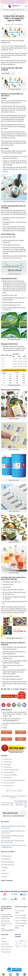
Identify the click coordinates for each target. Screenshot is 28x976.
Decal (9, 89)
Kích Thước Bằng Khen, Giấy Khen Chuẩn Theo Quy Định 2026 (12, 841)
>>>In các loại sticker (8, 783)
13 (18, 926)
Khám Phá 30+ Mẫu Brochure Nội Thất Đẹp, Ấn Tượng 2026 (13, 827)
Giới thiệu (3, 938)
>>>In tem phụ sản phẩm (10, 775)
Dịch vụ (14, 14)
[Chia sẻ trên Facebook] (10, 790)
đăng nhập (11, 816)
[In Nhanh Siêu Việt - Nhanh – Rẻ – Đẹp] (14, 6)
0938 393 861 (18, 918)
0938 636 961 (18, 920)
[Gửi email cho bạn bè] (15, 790)
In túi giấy (4, 876)
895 (21, 926)
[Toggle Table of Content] (12, 73)
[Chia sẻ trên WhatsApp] (7, 790)
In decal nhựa (5, 46)
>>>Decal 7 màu (7, 759)
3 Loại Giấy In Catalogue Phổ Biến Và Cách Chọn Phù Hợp (13, 832)
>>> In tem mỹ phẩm (8, 772)
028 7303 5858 (8, 923)
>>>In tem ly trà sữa (8, 785)
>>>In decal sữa (7, 777)
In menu (3, 870)
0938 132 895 (18, 1)
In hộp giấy (4, 867)
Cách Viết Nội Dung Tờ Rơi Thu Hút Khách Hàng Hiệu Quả (12, 837)
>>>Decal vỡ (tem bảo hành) (10, 770)
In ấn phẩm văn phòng (7, 865)
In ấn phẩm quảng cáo (7, 862)
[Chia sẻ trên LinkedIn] (20, 790)
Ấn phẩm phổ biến (6, 856)
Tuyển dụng (4, 941)
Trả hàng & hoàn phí (6, 952)
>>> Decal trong (7, 762)
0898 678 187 (18, 3)
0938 (16, 926)
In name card (5, 873)
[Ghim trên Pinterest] (18, 790)
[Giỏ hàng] (26, 6)
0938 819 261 (7, 1)
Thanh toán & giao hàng (7, 946)
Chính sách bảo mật (6, 949)
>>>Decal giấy (6, 764)
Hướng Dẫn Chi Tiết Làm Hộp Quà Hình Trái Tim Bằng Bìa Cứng (13, 846)
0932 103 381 (6, 3)
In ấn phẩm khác (6, 859)
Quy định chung (5, 944)
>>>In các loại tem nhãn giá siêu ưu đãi (14, 780)
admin (21, 24)
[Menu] (2, 6)
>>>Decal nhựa (7, 767)
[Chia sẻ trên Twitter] (12, 790)
